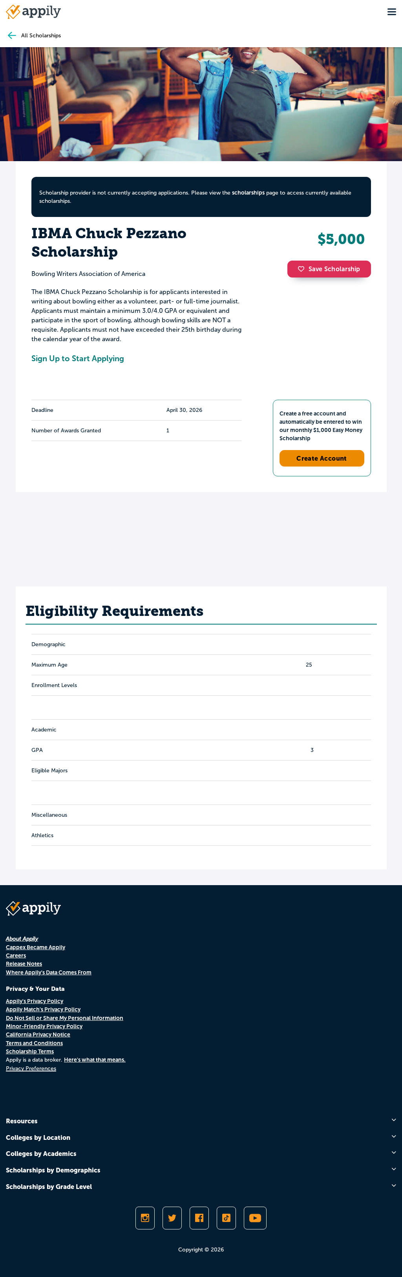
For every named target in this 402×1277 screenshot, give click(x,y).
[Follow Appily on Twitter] (172, 1218)
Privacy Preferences (31, 1068)
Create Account (321, 458)
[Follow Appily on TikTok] (226, 1218)
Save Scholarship (334, 269)
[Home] (33, 11)
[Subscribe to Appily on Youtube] (255, 1218)
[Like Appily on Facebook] (199, 1218)
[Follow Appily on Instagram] (145, 1218)
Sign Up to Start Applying (77, 358)
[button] (303, 269)
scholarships (248, 192)
